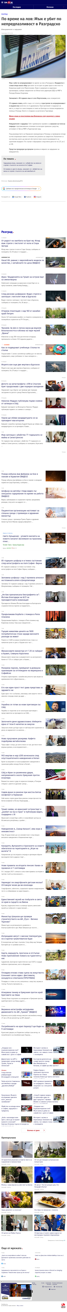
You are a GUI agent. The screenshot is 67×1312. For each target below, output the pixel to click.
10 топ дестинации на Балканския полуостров (46, 1161)
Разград (6, 232)
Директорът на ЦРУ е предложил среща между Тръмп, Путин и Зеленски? (10, 1062)
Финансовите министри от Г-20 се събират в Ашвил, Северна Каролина (22, 652)
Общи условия (20, 1305)
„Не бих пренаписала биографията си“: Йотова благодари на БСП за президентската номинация (20, 597)
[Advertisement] (33, 214)
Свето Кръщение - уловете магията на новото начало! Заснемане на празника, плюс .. (22, 539)
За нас (42, 1283)
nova (4, 1263)
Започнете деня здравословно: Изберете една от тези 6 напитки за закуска (21, 722)
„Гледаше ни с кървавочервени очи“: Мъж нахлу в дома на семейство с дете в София (11, 1051)
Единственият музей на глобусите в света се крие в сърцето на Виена (21, 900)
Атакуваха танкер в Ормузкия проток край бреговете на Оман (22, 993)
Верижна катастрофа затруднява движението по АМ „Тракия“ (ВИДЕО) (19, 1010)
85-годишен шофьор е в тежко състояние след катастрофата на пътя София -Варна (21, 562)
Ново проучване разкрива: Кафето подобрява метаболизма (18, 739)
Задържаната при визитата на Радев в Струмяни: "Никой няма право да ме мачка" (15, 1271)
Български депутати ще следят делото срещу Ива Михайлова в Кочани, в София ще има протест (46, 1062)
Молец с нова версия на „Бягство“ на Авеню (16, 1185)
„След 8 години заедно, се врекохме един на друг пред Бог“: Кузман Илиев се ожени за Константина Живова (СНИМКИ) (46, 1099)
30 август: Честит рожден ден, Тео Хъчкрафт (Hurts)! (46, 1186)
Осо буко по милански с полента (46, 1210)
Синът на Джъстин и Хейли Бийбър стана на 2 (49, 1255)
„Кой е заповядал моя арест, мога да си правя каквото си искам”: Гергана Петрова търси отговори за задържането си (15, 1121)
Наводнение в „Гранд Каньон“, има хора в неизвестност (21, 830)
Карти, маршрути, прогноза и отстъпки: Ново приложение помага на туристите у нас (21, 956)
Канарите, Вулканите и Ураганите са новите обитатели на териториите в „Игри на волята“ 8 (22, 848)
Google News (17, 197)
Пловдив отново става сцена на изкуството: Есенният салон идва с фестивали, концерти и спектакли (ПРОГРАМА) (22, 975)
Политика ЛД (59, 1286)
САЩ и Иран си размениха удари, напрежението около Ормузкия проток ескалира (20, 775)
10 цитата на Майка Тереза (11, 1233)
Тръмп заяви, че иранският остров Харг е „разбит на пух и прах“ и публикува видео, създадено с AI (22, 812)
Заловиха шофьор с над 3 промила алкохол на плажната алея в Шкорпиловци (22, 579)
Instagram (38, 197)
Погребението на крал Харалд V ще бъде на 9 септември (22, 1027)
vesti (4, 1276)
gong (38, 1276)
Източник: (4, 181)
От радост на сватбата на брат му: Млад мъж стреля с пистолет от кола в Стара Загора (20, 243)
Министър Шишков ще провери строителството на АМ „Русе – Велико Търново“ (19, 919)
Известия (53, 1289)
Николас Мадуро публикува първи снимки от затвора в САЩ (21, 402)
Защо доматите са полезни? (11, 1210)
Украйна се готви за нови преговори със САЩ (21, 705)
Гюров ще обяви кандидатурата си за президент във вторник (19, 419)
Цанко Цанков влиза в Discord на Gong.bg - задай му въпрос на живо (49, 1271)
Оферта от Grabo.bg (6, 533)
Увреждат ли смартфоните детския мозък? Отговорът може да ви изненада (22, 883)
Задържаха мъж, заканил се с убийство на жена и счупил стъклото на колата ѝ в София (22, 164)
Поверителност (48, 1286)
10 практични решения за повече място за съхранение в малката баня (16, 1161)
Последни (17, 7)
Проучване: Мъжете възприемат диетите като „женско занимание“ (9, 1098)
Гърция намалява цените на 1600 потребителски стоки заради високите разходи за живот (20, 634)
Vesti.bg (34, 1284)
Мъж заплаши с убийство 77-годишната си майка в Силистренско (21, 436)
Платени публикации (57, 1283)
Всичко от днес (33, 1130)
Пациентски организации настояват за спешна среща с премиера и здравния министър (20, 513)
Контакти (49, 1284)
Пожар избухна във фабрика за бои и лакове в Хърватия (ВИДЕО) (19, 475)
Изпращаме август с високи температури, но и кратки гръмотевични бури (21, 937)
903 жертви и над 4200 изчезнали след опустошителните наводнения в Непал (20, 756)
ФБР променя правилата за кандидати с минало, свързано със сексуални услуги (43, 1084)
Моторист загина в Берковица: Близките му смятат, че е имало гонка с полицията (43, 1051)
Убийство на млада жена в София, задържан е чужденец (10, 1108)
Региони (50, 7)
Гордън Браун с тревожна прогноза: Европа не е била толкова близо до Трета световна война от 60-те (46, 1074)
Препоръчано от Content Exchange (56, 1240)
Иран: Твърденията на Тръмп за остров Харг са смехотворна (22, 278)
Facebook (28, 197)
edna (38, 1259)
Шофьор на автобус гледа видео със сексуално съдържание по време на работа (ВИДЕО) (22, 493)
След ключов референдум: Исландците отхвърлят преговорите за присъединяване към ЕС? (15, 1077)
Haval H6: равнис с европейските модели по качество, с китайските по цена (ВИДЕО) (22, 261)
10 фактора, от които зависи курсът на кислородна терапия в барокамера (48, 1234)
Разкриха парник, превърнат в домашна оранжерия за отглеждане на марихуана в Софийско (22, 670)
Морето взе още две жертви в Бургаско (20, 364)
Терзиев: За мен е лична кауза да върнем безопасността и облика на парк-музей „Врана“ (21, 330)
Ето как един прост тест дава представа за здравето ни (22, 688)
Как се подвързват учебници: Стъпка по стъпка (20, 348)
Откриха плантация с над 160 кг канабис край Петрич (20, 312)
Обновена (3, 1070)
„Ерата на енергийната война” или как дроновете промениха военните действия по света (15, 1258)
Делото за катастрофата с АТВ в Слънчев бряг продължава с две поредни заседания (22, 385)
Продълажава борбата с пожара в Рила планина (20, 615)
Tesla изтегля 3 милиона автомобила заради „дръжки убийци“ (10, 1083)
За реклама (48, 1283)
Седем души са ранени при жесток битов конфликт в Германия (21, 793)
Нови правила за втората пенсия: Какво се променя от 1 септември (22, 866)
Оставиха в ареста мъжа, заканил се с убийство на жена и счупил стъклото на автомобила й (22, 170)
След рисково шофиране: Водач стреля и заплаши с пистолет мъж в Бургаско (21, 295)
